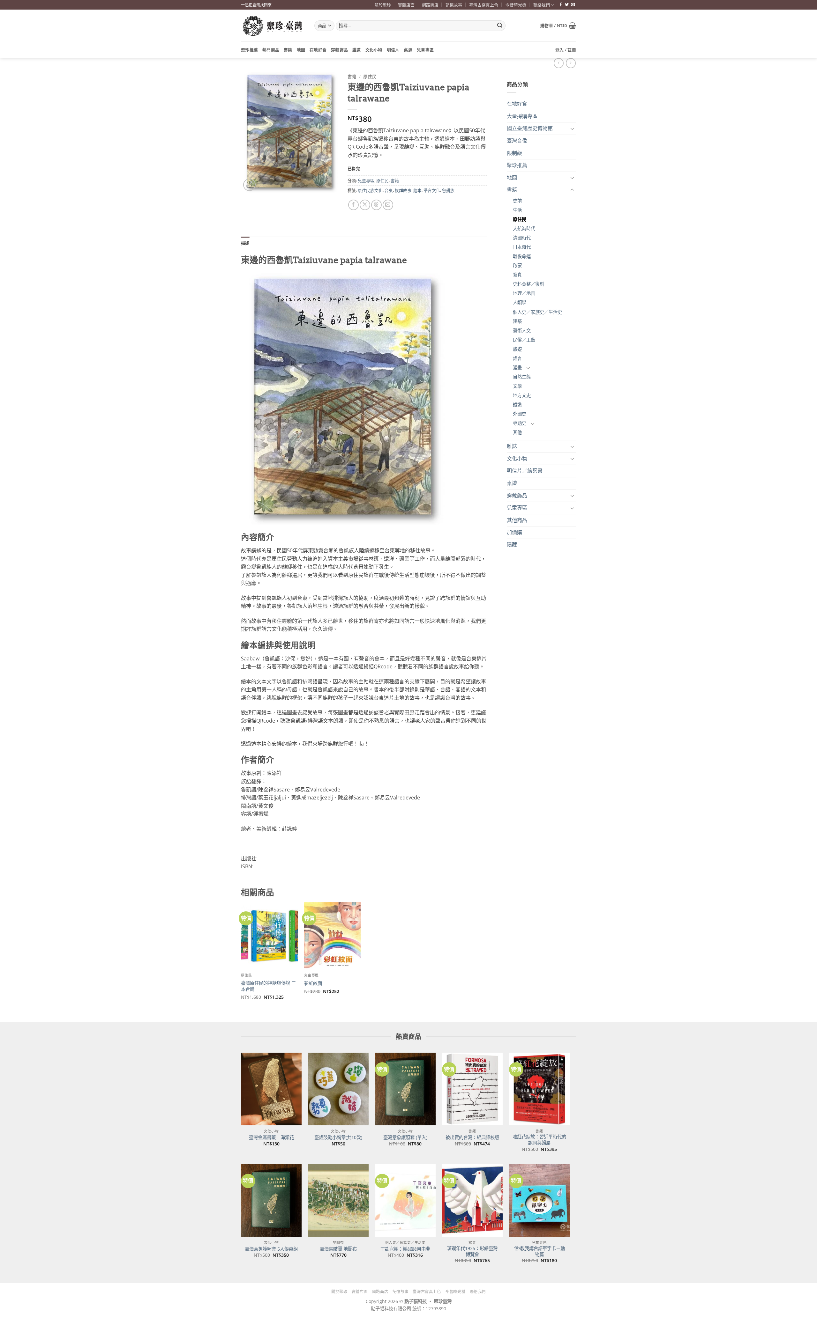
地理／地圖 (524, 293)
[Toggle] (572, 128)
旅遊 (517, 349)
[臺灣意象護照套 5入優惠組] (271, 1200)
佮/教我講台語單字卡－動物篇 (539, 1251)
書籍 (288, 50)
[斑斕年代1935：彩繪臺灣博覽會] (472, 1200)
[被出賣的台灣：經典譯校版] (472, 1089)
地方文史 (522, 395)
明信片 (393, 50)
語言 (517, 358)
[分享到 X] (365, 205)
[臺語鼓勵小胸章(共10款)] (338, 1089)
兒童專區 (425, 50)
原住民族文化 (370, 190)
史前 (517, 201)
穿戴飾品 (339, 50)
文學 (517, 386)
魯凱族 (448, 190)
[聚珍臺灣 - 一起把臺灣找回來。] (273, 25)
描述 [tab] (245, 243)
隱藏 (512, 544)
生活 (517, 210)
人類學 (519, 302)
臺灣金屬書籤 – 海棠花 (271, 1137)
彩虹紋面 (313, 983)
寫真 (517, 275)
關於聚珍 (382, 5)
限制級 (514, 153)
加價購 (514, 532)
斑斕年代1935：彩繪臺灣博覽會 (472, 1251)
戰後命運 (522, 256)
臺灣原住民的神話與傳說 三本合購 (268, 986)
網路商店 (430, 5)
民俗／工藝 (524, 340)
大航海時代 (524, 228)
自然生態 (522, 377)
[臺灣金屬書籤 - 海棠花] (271, 1089)
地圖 (301, 50)
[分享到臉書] (353, 205)
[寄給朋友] (388, 205)
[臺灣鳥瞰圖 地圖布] (338, 1200)
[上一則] (571, 63)
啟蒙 (517, 265)
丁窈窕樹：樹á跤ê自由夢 (405, 1249)
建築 (517, 321)
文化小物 (373, 50)
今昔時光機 (516, 5)
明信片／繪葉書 (525, 470)
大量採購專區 (522, 116)
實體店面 (406, 5)
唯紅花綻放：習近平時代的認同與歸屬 (539, 1140)
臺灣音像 (517, 140)
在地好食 (318, 50)
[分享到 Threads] (376, 205)
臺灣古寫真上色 (483, 5)
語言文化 (431, 190)
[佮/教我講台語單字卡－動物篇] (539, 1200)
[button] (558, 25)
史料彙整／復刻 (528, 284)
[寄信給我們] (573, 5)
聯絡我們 (541, 5)
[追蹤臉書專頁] (561, 5)
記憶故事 (454, 5)
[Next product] (559, 63)
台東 (389, 190)
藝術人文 (522, 330)
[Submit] (499, 25)
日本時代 (522, 247)
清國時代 (522, 238)
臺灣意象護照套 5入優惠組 (271, 1249)
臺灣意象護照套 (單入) (405, 1137)
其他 (517, 432)
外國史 (519, 414)
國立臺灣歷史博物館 (530, 128)
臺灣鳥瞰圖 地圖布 (338, 1249)
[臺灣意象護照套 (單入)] (405, 1089)
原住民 (519, 219)
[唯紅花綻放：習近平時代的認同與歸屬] (539, 1089)
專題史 (519, 423)
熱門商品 (270, 50)
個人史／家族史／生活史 (537, 312)
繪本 (417, 190)
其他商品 (517, 520)
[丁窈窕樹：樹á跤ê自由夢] (405, 1200)
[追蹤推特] (567, 5)
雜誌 (512, 446)
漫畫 (517, 367)
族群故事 (403, 190)
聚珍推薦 (249, 50)
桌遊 (408, 50)
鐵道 (356, 50)
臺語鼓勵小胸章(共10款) (338, 1137)
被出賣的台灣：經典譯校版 (472, 1137)
